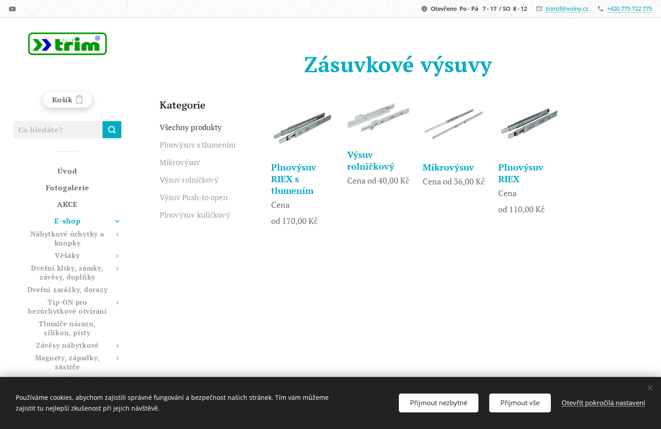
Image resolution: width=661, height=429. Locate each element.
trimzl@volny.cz (567, 8)
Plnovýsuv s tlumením (198, 145)
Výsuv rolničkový (189, 180)
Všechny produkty (191, 127)
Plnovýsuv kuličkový (195, 215)
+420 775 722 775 (629, 8)
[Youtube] (12, 9)
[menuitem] (67, 171)
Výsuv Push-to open (194, 197)
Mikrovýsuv (180, 162)
